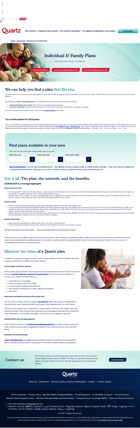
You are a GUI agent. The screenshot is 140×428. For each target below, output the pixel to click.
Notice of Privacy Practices (122, 398)
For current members (70, 31)
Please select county (72, 155)
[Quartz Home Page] (70, 375)
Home (13, 41)
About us (33, 381)
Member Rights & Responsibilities (58, 395)
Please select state (43, 155)
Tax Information (122, 395)
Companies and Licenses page (110, 420)
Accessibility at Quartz (102, 395)
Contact (7, 4)
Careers (91, 381)
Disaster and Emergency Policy (20, 398)
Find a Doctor (9, 2)
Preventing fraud (82, 395)
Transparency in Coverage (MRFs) (92, 398)
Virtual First (43, 302)
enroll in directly (50, 110)
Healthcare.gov (63, 126)
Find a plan (128, 31)
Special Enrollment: (17, 167)
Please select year (15, 155)
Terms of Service (18, 395)
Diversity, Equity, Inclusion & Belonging (68, 381)
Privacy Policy (34, 395)
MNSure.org (75, 126)
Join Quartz (21, 41)
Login (6, 6)
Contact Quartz (104, 381)
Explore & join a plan (48, 31)
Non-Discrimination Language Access (26, 404)
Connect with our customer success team (30, 274)
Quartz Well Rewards (13, 340)
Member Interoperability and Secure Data (55, 398)
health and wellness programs (40, 324)
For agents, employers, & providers (98, 31)
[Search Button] (1, 21)
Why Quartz (30, 31)
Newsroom (44, 381)
